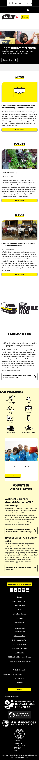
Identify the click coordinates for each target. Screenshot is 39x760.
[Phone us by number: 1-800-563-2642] (28, 9)
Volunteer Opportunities (19, 601)
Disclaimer (19, 618)
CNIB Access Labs (19, 631)
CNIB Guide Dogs (19, 605)
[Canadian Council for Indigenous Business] (19, 702)
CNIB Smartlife (19, 653)
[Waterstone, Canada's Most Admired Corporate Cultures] (19, 745)
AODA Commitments (19, 614)
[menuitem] (34, 9)
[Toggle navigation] (33, 17)
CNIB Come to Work (19, 644)
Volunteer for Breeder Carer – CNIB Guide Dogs (18, 568)
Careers (19, 597)
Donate (25, 17)
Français (34, 10)
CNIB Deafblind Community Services (19, 657)
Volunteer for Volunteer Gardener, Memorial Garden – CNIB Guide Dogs (19, 531)
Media (19, 610)
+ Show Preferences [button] (20, 3)
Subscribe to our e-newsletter (19, 584)
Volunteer (13, 476)
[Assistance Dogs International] (19, 723)
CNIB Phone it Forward (19, 648)
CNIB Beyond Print (19, 636)
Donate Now (7, 60)
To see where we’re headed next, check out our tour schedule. (17, 377)
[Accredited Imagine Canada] (19, 714)
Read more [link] (19, 130)
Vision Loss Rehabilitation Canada (19, 661)
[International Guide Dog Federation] (19, 733)
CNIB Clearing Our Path (19, 640)
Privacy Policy (19, 622)
